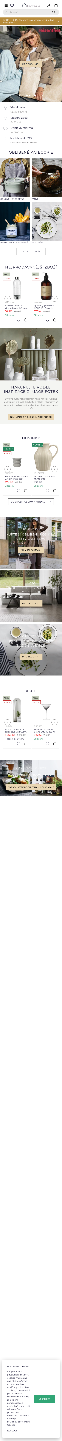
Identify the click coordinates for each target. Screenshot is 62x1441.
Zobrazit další (29, 251)
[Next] (54, 299)
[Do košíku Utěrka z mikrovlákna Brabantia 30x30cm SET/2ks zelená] (54, 743)
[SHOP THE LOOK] (31, 379)
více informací (31, 549)
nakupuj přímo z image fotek (31, 417)
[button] (18, 95)
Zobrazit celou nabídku (28, 501)
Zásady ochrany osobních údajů (17, 1384)
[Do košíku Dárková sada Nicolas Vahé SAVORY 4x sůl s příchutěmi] (54, 319)
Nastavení (12, 1430)
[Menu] (6, 5)
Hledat (54, 12)
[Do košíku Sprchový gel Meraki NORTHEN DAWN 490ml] (25, 319)
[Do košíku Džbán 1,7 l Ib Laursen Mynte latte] (25, 490)
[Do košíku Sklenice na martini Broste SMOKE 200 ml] (25, 743)
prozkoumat (31, 603)
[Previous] (8, 299)
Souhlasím (44, 1399)
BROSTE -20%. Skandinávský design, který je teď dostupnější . (28, 21)
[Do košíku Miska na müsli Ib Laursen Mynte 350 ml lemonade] (54, 490)
